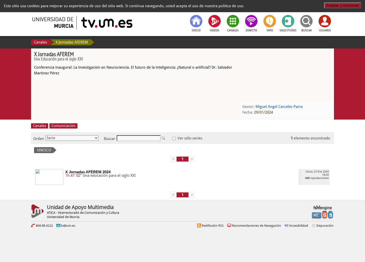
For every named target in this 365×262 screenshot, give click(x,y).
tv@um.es (68, 225)
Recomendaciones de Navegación (256, 225)
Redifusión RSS (213, 225)
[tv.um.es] (106, 23)
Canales (40, 42)
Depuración (324, 225)
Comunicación (63, 126)
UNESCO (44, 150)
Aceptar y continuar (342, 5)
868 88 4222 (44, 225)
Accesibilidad (298, 225)
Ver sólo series (189, 138)
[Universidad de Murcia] (53, 23)
